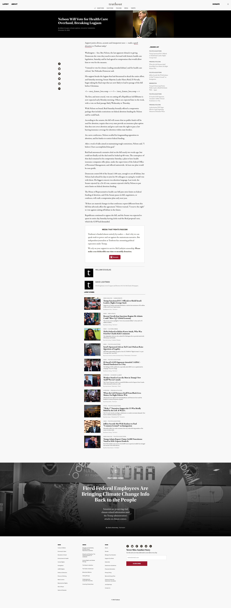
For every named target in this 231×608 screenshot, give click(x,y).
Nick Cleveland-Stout (119, 355)
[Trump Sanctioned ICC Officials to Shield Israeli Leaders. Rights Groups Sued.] (92, 303)
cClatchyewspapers (88, 28)
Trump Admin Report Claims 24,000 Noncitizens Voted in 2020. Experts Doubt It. (122, 440)
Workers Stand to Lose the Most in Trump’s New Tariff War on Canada (122, 378)
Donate (216, 4)
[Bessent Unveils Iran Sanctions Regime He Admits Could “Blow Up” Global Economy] (92, 319)
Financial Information (110, 569)
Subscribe (107, 562)
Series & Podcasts (62, 590)
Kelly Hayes (108, 417)
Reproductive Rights (63, 583)
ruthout (114, 309)
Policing (118, 8)
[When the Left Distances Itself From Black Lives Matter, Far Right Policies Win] (92, 396)
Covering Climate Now (87, 584)
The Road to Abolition (87, 565)
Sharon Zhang (108, 325)
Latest (6, 4)
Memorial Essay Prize (110, 576)
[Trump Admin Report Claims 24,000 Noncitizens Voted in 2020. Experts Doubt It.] (92, 442)
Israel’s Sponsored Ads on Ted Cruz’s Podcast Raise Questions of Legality (123, 348)
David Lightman (75, 28)
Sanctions (100, 8)
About (14, 4)
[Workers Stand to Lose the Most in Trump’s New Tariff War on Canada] (92, 380)
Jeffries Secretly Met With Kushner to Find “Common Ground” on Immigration (158, 77)
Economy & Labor (116, 375)
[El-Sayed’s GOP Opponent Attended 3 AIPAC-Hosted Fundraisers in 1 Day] (92, 365)
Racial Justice (61, 579)
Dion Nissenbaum (109, 448)
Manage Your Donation (110, 555)
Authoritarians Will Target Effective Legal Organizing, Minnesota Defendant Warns (157, 110)
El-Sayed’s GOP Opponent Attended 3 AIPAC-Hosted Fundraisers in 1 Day (156, 99)
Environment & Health (63, 558)
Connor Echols (108, 355)
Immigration (61, 565)
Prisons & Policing (116, 390)
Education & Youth (62, 555)
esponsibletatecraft (130, 355)
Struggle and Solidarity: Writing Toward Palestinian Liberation (88, 549)
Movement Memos (87, 572)
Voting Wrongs (86, 576)
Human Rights (118, 298)
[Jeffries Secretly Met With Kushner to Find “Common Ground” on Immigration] (92, 426)
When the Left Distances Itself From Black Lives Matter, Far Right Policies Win (158, 66)
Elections (110, 8)
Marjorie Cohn (108, 309)
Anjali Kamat (108, 386)
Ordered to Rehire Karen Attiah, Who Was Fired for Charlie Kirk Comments (122, 332)
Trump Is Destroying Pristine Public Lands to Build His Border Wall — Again (158, 88)
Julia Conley (108, 340)
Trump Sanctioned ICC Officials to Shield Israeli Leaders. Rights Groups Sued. (158, 56)
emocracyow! (116, 386)
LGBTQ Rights (61, 569)
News (105, 313)
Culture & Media (113, 329)
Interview (106, 375)
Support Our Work (109, 558)
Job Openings (108, 584)
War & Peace (111, 313)
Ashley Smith (108, 401)
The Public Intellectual (87, 569)
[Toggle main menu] (225, 4)
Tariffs (133, 8)
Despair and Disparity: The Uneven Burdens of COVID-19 (88, 555)
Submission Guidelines (110, 565)
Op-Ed (105, 406)
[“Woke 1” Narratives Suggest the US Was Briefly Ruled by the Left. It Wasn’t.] (92, 411)
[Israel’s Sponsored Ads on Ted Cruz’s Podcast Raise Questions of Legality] (92, 349)
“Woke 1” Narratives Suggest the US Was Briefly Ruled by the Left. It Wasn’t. (122, 409)
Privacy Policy (108, 572)
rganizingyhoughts (118, 417)
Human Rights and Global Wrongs (88, 561)
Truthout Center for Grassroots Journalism (110, 580)
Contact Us (107, 588)
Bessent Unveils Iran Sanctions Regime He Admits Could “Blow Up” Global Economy (123, 317)
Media (126, 8)
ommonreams (116, 340)
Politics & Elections (114, 344)
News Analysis (107, 298)
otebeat (116, 447)
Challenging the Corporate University (87, 580)
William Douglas (64, 28)
